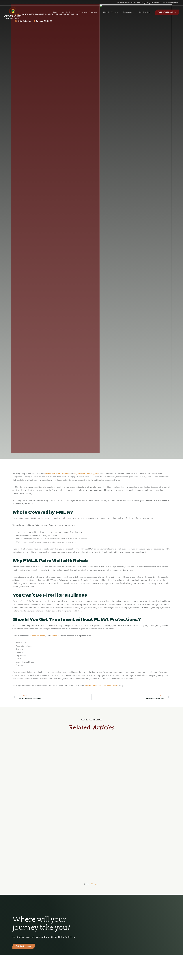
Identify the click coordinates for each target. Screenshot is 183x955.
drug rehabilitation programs (86, 473)
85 (92, 884)
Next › (96, 884)
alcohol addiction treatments (58, 473)
